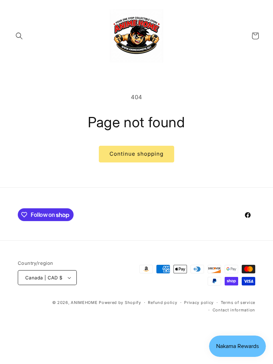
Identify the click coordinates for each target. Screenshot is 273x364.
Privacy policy (199, 302)
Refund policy (162, 302)
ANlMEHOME (84, 302)
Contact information (234, 309)
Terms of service (238, 302)
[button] (19, 36)
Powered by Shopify (120, 302)
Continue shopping (136, 153)
